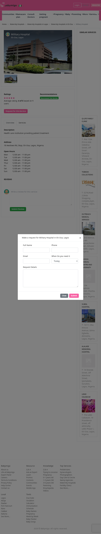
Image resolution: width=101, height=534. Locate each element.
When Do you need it (61, 256)
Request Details (30, 267)
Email (25, 256)
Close (64, 295)
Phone (54, 245)
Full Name (27, 245)
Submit (74, 295)
